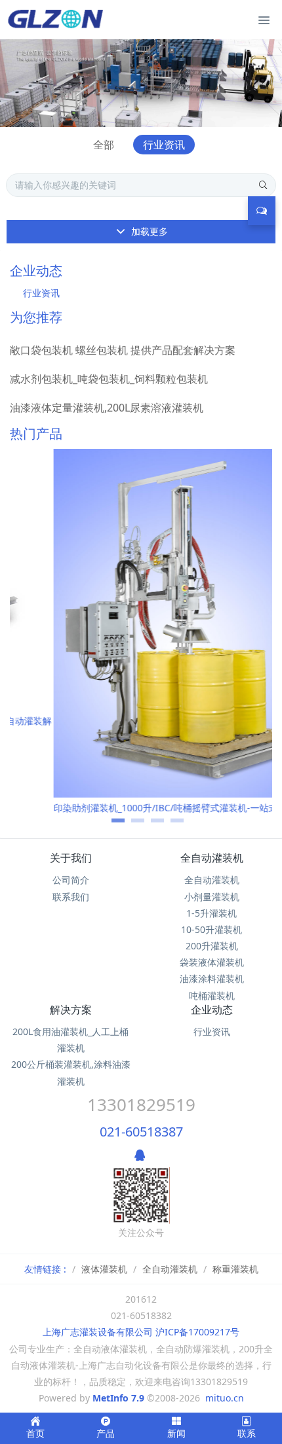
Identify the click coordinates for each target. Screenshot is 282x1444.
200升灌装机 (212, 946)
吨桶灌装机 (212, 995)
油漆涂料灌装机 (212, 978)
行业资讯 (164, 144)
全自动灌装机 (211, 858)
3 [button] (150, 825)
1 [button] (111, 825)
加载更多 (148, 231)
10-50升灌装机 (211, 929)
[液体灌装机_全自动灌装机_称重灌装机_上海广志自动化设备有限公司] (58, 19)
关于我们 (71, 858)
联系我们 (70, 896)
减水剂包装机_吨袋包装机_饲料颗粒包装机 (109, 379)
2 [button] (131, 825)
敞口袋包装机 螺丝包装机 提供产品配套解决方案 (122, 350)
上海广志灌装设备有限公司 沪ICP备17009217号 (141, 1332)
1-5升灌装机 (211, 913)
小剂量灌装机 (211, 896)
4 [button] (170, 825)
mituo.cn (224, 1398)
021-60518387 (141, 1131)
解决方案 (71, 1009)
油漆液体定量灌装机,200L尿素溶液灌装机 (106, 407)
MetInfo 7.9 (118, 1398)
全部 (103, 144)
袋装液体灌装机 (212, 962)
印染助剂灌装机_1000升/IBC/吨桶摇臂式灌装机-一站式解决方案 (140, 807)
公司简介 (70, 879)
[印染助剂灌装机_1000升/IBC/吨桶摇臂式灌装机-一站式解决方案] (141, 623)
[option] (141, 637)
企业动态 (212, 1009)
